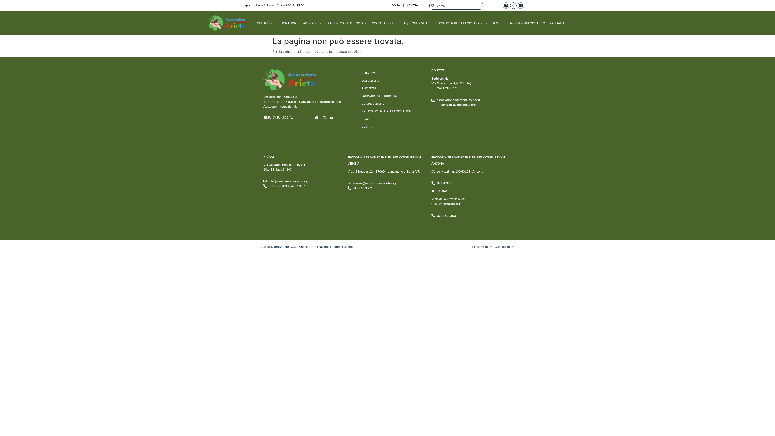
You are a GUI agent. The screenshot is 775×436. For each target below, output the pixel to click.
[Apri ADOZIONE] (320, 23)
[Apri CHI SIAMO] (274, 23)
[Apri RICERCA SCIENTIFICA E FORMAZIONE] (486, 23)
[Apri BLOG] (502, 23)
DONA (396, 5)
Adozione (369, 88)
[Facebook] (506, 5)
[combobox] (456, 6)
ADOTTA (412, 5)
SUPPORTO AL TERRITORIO (379, 95)
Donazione (370, 80)
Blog (365, 119)
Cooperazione (373, 103)
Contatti (368, 126)
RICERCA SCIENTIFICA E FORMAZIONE (387, 111)
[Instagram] (513, 5)
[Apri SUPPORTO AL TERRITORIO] (365, 23)
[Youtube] (521, 5)
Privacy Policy (482, 246)
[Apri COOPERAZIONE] (396, 23)
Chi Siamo (369, 72)
